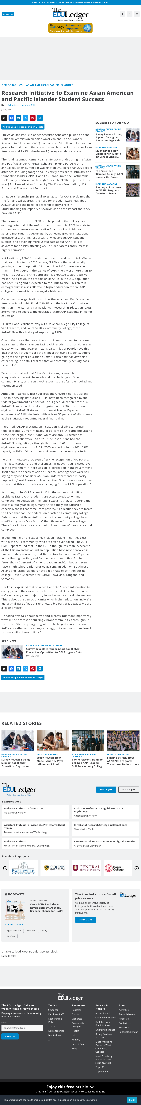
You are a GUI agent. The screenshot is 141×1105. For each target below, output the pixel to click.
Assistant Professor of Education (24, 808)
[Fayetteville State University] (86, 868)
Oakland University (15, 812)
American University (85, 815)
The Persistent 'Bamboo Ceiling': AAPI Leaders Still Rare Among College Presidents (109, 174)
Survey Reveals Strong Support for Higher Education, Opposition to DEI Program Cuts (54, 650)
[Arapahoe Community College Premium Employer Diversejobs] (54, 868)
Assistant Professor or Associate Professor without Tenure (34, 827)
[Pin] (33, 118)
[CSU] (118, 868)
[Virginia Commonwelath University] (23, 868)
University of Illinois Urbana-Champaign (27, 845)
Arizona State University (87, 845)
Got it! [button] (132, 1100)
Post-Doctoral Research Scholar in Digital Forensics (104, 841)
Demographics (11, 85)
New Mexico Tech (83, 829)
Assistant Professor (15, 841)
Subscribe (8, 14)
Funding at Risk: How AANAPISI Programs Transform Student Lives (108, 190)
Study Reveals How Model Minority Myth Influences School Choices (108, 153)
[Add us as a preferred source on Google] (40, 118)
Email (4, 1022)
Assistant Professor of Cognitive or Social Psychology (99, 810)
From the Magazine (106, 147)
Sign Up (10, 1036)
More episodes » (14, 924)
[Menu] (137, 14)
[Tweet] (25, 118)
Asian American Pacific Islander (50, 85)
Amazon (31, 930)
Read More (85, 919)
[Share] (11, 118)
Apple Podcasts (14, 930)
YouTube (11, 936)
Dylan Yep (12, 105)
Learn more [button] (91, 1100)
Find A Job (106, 789)
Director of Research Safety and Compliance (100, 825)
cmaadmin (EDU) (28, 105)
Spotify (43, 930)
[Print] (4, 118)
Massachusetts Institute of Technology (25, 832)
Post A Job (128, 789)
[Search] (129, 14)
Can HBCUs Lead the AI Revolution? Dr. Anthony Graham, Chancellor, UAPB (46, 908)
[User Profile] (122, 14)
